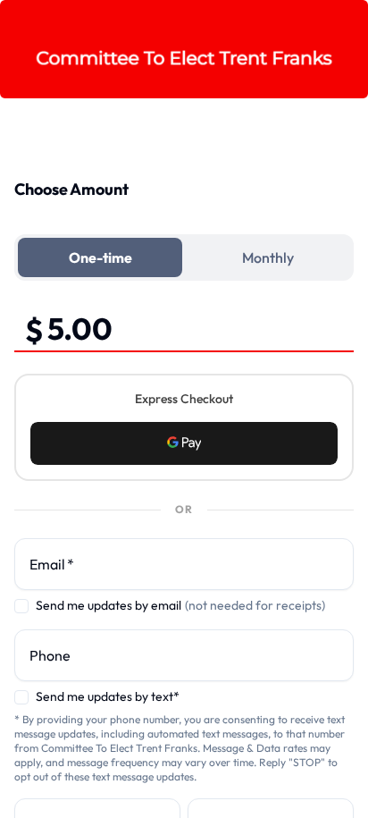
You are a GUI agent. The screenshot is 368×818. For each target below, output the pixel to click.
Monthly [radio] (268, 257)
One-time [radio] (100, 257)
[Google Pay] (184, 443)
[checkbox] (21, 606)
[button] (184, 443)
